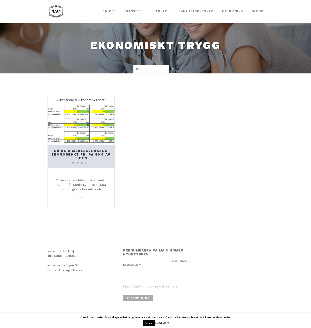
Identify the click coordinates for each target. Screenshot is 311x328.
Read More (162, 322)
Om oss (109, 11)
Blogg (257, 11)
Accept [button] (148, 323)
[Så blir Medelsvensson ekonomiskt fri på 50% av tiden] (81, 120)
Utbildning (232, 11)
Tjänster (133, 11)
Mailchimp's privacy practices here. (151, 286)
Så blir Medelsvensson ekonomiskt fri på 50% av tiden (81, 154)
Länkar (160, 11)
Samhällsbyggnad (196, 11)
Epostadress (132, 265)
